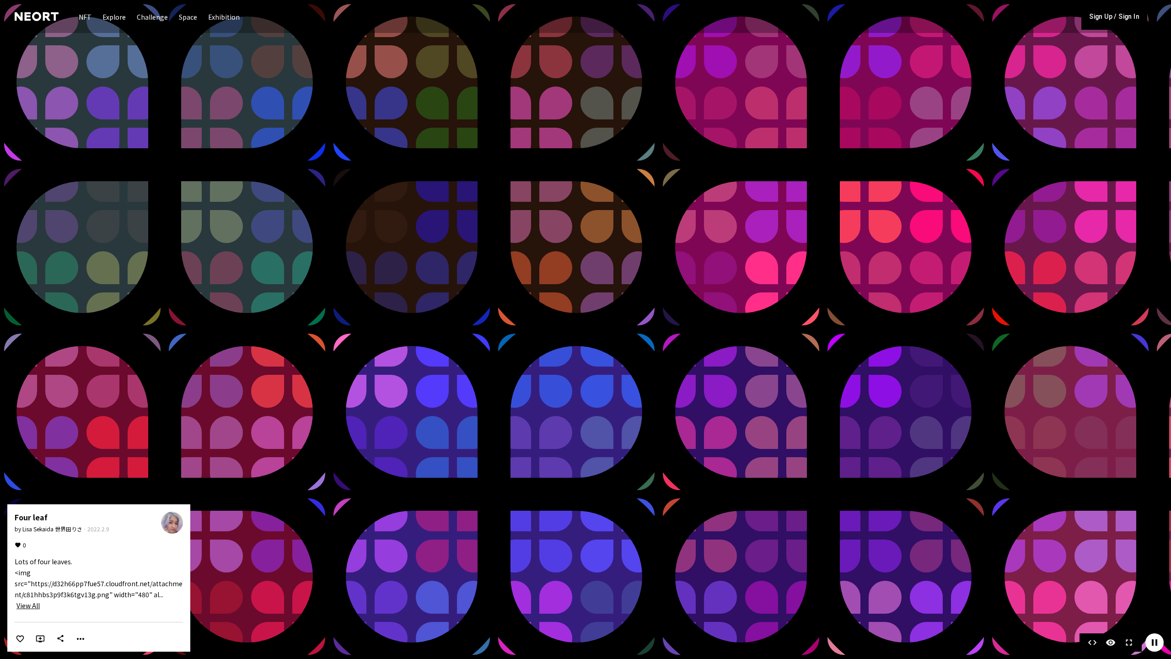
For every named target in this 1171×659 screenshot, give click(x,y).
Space (188, 17)
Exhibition (224, 17)
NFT (85, 17)
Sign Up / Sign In (1114, 16)
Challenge (152, 17)
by (48, 529)
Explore (114, 17)
